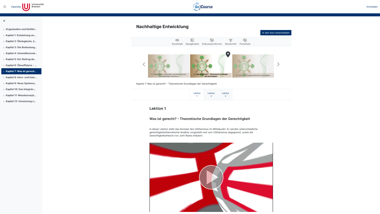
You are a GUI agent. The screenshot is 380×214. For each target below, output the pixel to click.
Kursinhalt (177, 43)
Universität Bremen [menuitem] (33, 6)
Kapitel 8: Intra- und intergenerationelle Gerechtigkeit (21, 77)
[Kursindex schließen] (4, 20)
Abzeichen (231, 43)
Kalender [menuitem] (16, 6)
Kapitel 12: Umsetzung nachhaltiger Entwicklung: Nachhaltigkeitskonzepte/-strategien (21, 101)
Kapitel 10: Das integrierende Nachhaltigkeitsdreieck (21, 89)
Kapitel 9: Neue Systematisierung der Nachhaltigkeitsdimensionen (21, 83)
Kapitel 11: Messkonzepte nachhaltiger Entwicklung (21, 95)
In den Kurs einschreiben (275, 32)
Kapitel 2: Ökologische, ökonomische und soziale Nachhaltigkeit (21, 41)
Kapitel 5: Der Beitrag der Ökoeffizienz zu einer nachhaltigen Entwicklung (21, 59)
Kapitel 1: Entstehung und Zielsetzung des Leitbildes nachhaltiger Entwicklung (21, 35)
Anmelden (372, 6)
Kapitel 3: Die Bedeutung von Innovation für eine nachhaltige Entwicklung (21, 47)
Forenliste (245, 43)
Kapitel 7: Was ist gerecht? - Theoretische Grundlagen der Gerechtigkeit (21, 71)
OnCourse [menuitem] (203, 6)
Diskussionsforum (212, 43)
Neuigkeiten (192, 43)
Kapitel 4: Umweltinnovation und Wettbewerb (21, 53)
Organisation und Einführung (21, 29)
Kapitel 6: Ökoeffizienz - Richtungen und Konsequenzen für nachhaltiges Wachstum (21, 65)
